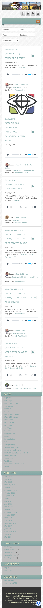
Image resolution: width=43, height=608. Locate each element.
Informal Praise (21, 223)
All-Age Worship (21, 336)
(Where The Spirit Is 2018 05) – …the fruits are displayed (15, 297)
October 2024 (9, 515)
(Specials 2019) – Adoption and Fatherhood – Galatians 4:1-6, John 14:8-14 (15, 132)
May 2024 (8, 518)
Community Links (11, 403)
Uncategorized (10, 558)
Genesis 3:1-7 (17, 388)
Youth (6, 467)
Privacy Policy (9, 439)
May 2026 (8, 482)
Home (6, 412)
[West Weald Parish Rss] (33, 13)
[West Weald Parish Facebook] (23, 13)
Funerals (7, 409)
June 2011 (7, 534)
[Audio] (33, 55)
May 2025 (8, 501)
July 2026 (8, 476)
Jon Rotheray (21, 217)
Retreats (7, 442)
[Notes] (35, 297)
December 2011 (10, 532)
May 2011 (7, 537)
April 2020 (8, 521)
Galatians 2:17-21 (16, 368)
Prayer (6, 436)
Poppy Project (9, 434)
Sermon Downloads (11, 447)
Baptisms (7, 398)
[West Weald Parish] (21, 6)
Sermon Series (9, 552)
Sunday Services (10, 456)
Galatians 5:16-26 (24, 68)
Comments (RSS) (10, 583)
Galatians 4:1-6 (17, 170)
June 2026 (8, 479)
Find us (7, 547)
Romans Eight (10, 180)
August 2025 (9, 496)
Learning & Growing (11, 414)
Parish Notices (9, 550)
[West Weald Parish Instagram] (38, 13)
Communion (20, 90)
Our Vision (8, 428)
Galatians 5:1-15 (19, 200)
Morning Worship (21, 173)
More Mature (9, 420)
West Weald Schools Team (14, 464)
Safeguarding (9, 445)
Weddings (8, 461)
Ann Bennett (21, 165)
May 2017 (8, 526)
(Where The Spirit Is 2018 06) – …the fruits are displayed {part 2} (16, 239)
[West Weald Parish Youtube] (28, 13)
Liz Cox (18, 385)
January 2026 (9, 488)
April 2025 (8, 504)
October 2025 (9, 493)
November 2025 (10, 490)
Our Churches (9, 423)
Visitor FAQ (8, 458)
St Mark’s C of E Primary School (16, 453)
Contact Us (8, 406)
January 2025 (9, 509)
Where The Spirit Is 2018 (14, 230)
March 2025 (9, 507)
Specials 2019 (10, 119)
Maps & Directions (11, 417)
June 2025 (8, 498)
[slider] (14, 74)
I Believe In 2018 (11, 344)
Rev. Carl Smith (22, 85)
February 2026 (9, 485)
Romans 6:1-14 (10, 257)
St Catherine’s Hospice (12, 450)
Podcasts (7, 431)
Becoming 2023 (11, 50)
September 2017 (10, 523)
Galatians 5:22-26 (27, 255)
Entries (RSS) (9, 580)
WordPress (8, 571)
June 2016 (8, 529)
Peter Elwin (20, 331)
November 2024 (10, 512)
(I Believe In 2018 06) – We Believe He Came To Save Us (16, 352)
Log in (6, 568)
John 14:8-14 (29, 170)
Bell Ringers (8, 401)
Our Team (8, 425)
